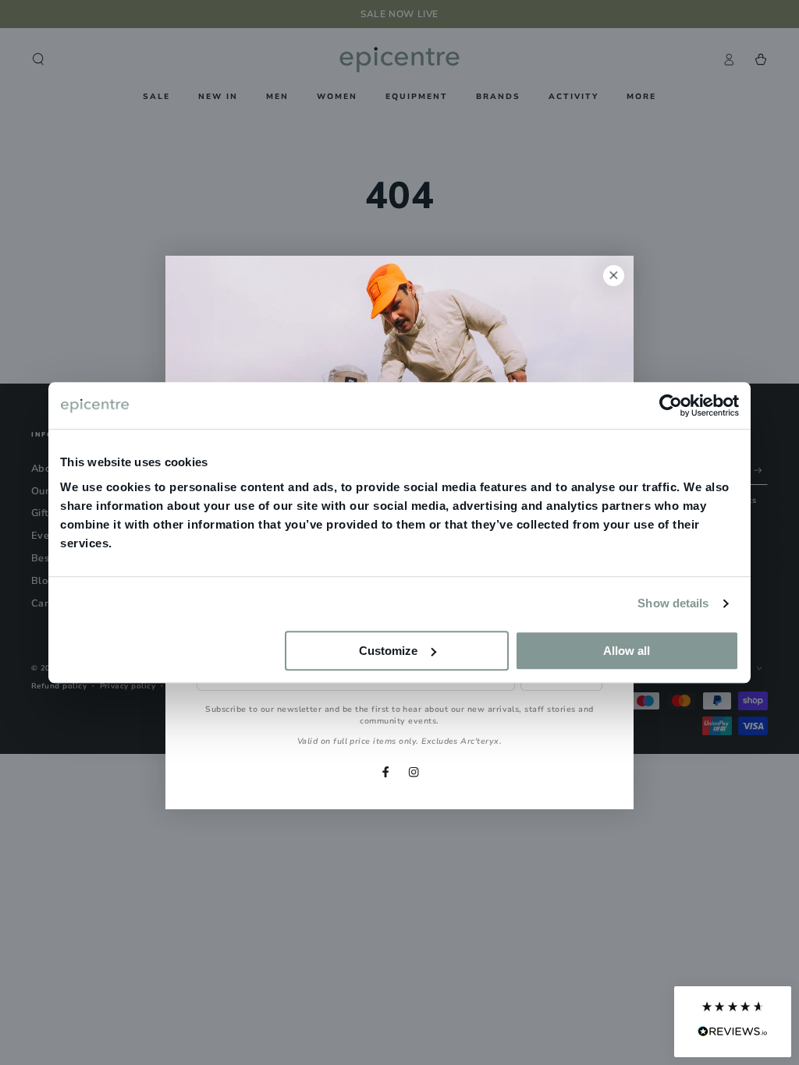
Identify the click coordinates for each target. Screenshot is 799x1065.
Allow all (626, 650)
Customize (388, 650)
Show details (672, 603)
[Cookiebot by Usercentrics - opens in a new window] (670, 405)
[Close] (613, 275)
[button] (732, 1021)
